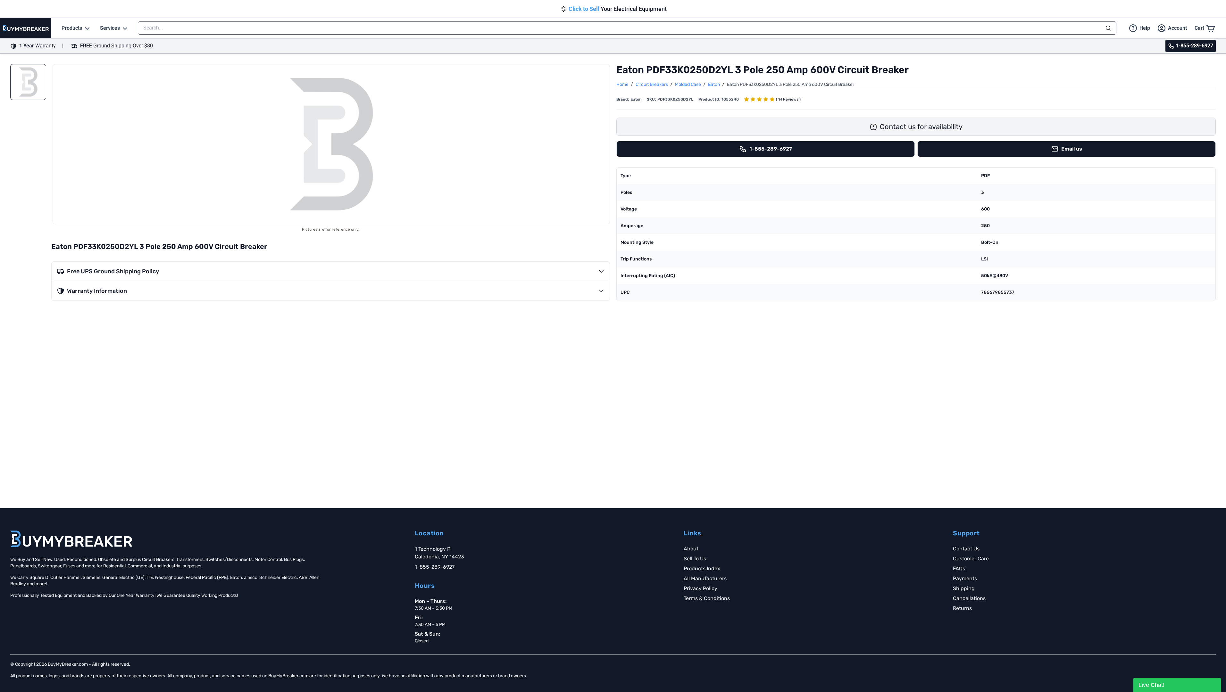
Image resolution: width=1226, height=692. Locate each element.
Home (623, 84)
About (691, 549)
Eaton (714, 84)
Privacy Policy (700, 588)
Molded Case (688, 84)
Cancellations (969, 598)
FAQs (959, 568)
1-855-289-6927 (435, 567)
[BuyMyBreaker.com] (25, 28)
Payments (965, 578)
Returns (962, 608)
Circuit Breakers (652, 84)
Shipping (964, 588)
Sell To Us (695, 559)
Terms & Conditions (707, 598)
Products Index (702, 568)
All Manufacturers (705, 578)
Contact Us (966, 549)
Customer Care (971, 559)
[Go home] (71, 539)
